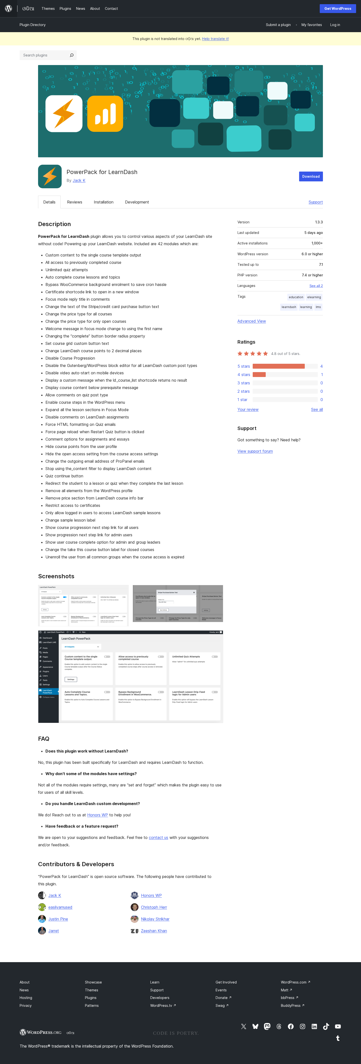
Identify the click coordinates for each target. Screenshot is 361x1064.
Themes (91, 990)
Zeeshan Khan (154, 930)
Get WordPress (337, 8)
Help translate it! (215, 39)
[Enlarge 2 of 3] (216, 591)
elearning (314, 297)
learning (306, 307)
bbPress (290, 998)
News (24, 990)
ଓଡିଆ (70, 1033)
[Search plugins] (72, 55)
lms (318, 307)
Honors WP (97, 814)
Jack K (79, 180)
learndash (289, 307)
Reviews (74, 202)
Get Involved (226, 982)
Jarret (53, 930)
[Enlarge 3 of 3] (216, 636)
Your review (248, 409)
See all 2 (316, 286)
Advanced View (251, 321)
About (24, 982)
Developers (159, 998)
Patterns (92, 1005)
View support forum (255, 451)
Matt (286, 990)
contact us (158, 837)
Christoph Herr (154, 907)
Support (316, 202)
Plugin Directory (33, 25)
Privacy (26, 1005)
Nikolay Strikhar (155, 918)
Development (137, 202)
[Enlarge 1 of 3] (122, 591)
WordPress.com (296, 982)
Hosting (26, 998)
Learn (154, 982)
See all (317, 409)
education (296, 297)
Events (221, 990)
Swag (222, 1005)
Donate (224, 998)
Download (311, 176)
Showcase (93, 982)
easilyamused (60, 907)
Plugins (91, 998)
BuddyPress (293, 1005)
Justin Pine (58, 918)
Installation (103, 202)
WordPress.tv (163, 1005)
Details (49, 202)
